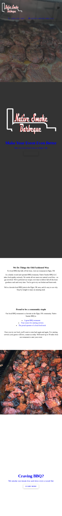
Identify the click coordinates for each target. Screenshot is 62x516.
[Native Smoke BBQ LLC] (28, 8)
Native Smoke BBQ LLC (42, 18)
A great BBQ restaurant (32, 424)
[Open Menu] (58, 8)
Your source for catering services (32, 426)
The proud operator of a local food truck (32, 429)
